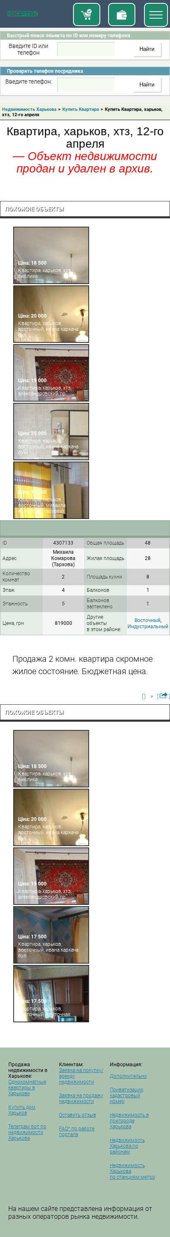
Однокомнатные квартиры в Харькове (27, 1087)
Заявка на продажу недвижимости (81, 1098)
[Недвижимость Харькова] (22, 15)
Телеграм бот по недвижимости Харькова (27, 1132)
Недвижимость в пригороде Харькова (129, 1120)
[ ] (144, 696)
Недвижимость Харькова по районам (127, 1146)
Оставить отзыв (77, 1115)
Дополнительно (128, 1076)
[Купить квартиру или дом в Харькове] (86, 14)
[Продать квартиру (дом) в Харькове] (121, 14)
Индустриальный (148, 626)
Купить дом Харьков (21, 1110)
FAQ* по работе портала (76, 1131)
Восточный (148, 620)
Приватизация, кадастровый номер (127, 1095)
